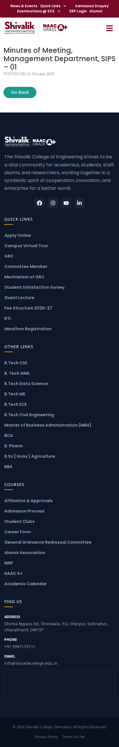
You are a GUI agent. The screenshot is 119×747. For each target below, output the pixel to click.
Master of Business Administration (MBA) (48, 425)
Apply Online (17, 235)
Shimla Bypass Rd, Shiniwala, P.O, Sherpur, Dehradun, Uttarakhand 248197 (56, 623)
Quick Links (50, 5)
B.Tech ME (14, 394)
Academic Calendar (25, 584)
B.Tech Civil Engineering (29, 415)
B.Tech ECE (15, 404)
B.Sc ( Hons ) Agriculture (29, 456)
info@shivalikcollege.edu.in (30, 660)
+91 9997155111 (20, 643)
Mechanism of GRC (24, 277)
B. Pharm (13, 446)
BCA (8, 435)
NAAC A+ (13, 573)
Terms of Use (73, 736)
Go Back (20, 92)
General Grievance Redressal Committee (48, 542)
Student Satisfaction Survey (34, 287)
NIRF (8, 563)
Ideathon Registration (28, 329)
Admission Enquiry (92, 5)
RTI (7, 318)
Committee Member (25, 266)
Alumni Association (24, 552)
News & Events (23, 5)
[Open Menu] (109, 27)
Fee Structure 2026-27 (28, 308)
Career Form (17, 532)
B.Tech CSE (15, 363)
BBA (8, 467)
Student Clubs (19, 521)
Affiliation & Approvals (28, 501)
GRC (9, 256)
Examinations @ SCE (36, 11)
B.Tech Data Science (26, 383)
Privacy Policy (46, 736)
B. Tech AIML (17, 373)
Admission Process (24, 511)
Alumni (96, 11)
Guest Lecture (19, 298)
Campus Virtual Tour (26, 246)
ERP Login (78, 11)
